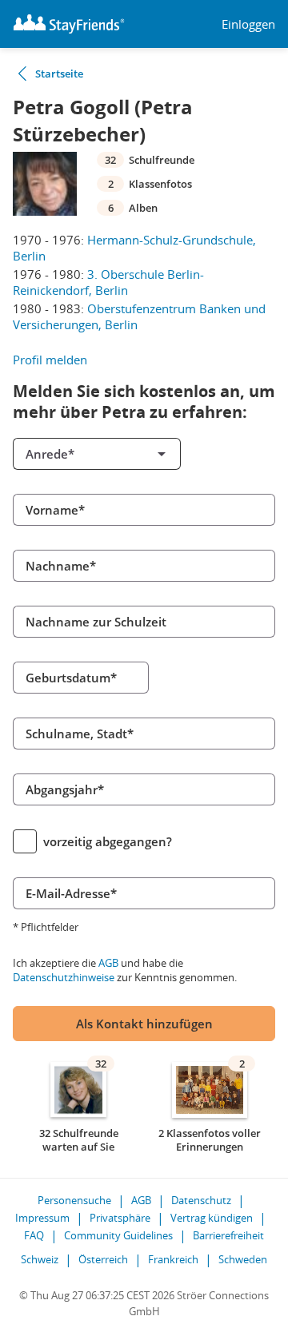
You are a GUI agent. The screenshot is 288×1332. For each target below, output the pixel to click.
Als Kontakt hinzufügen (144, 1024)
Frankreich (173, 1259)
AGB (108, 963)
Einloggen (248, 24)
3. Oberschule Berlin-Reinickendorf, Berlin (108, 282)
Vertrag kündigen (211, 1218)
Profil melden (50, 360)
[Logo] (69, 24)
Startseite (59, 73)
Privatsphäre (120, 1218)
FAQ (34, 1235)
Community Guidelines (118, 1235)
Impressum (42, 1218)
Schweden (242, 1259)
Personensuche (74, 1200)
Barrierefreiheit (228, 1235)
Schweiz (39, 1259)
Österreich (103, 1259)
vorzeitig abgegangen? (107, 841)
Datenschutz (201, 1200)
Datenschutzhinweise (63, 977)
